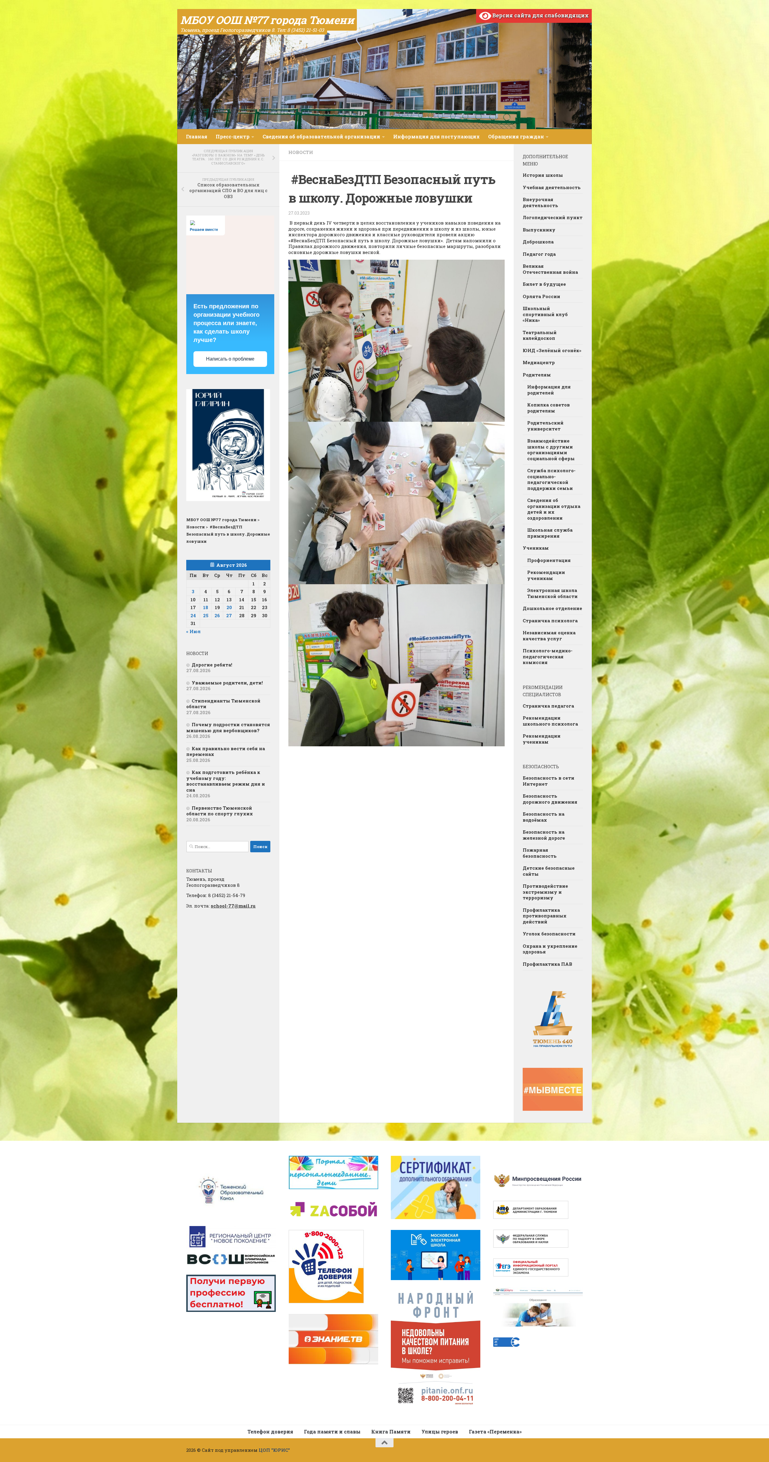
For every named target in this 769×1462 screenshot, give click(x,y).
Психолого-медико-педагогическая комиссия (548, 656)
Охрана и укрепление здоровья (550, 949)
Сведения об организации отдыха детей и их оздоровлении (553, 509)
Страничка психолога (550, 621)
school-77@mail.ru (233, 906)
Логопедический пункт (552, 217)
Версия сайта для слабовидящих (540, 15)
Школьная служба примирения (550, 533)
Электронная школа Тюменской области (552, 593)
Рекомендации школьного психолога (550, 721)
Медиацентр (539, 362)
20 (229, 607)
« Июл (193, 631)
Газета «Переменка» (495, 1431)
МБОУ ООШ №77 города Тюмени (267, 20)
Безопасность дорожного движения (550, 799)
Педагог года (539, 254)
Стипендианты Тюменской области (223, 704)
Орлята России (541, 296)
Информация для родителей (549, 390)
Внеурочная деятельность (540, 202)
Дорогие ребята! (212, 665)
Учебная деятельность (552, 187)
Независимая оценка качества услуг (549, 636)
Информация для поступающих (436, 136)
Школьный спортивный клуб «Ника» (545, 314)
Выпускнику (539, 230)
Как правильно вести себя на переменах (225, 751)
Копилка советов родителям (548, 408)
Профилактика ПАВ (547, 964)
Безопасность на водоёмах (543, 817)
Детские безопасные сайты (549, 871)
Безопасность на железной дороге (544, 835)
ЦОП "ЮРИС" (274, 1450)
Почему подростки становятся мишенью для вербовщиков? (228, 727)
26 (217, 615)
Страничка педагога (548, 706)
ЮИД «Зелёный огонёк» (552, 350)
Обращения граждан (516, 136)
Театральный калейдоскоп (540, 335)
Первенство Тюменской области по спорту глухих (219, 811)
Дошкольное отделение (552, 608)
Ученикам (536, 548)
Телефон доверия (270, 1431)
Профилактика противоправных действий (545, 916)
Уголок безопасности (549, 934)
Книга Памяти (391, 1431)
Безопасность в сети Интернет (548, 781)
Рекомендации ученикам (546, 575)
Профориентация (549, 560)
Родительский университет (545, 426)
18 (205, 607)
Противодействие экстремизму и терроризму (545, 892)
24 (193, 615)
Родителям (537, 375)
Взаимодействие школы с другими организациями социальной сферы (551, 449)
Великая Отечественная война (550, 269)
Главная (196, 136)
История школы (543, 175)
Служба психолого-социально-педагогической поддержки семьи (551, 479)
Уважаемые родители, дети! (227, 683)
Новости (300, 152)
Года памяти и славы (332, 1431)
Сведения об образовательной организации (321, 136)
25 (205, 615)
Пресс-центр (233, 136)
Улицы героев (439, 1431)
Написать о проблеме (230, 358)
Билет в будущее (544, 284)
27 (229, 615)
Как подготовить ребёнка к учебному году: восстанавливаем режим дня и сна (225, 781)
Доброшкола (538, 242)
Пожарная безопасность (540, 853)
